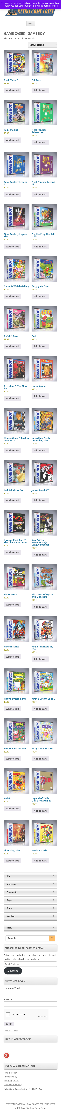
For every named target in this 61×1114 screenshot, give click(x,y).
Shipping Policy (11, 1080)
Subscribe (12, 970)
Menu (30, 23)
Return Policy (10, 1072)
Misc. (9, 928)
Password (8, 999)
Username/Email (12, 988)
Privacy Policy (10, 1076)
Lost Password (11, 1030)
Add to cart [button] (12, 90)
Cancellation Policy (13, 1084)
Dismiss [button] (53, 5)
